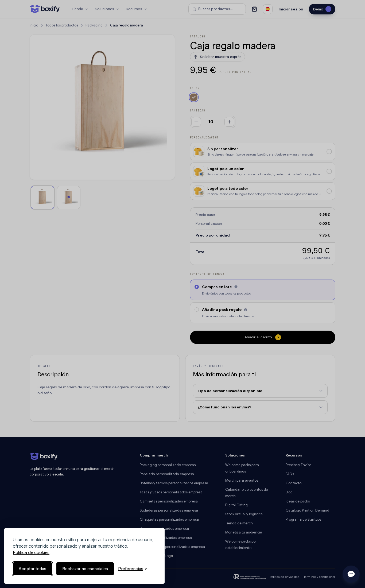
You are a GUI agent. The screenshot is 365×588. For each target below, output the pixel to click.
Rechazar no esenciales (85, 568)
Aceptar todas (32, 568)
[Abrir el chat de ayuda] (351, 574)
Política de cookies (31, 552)
